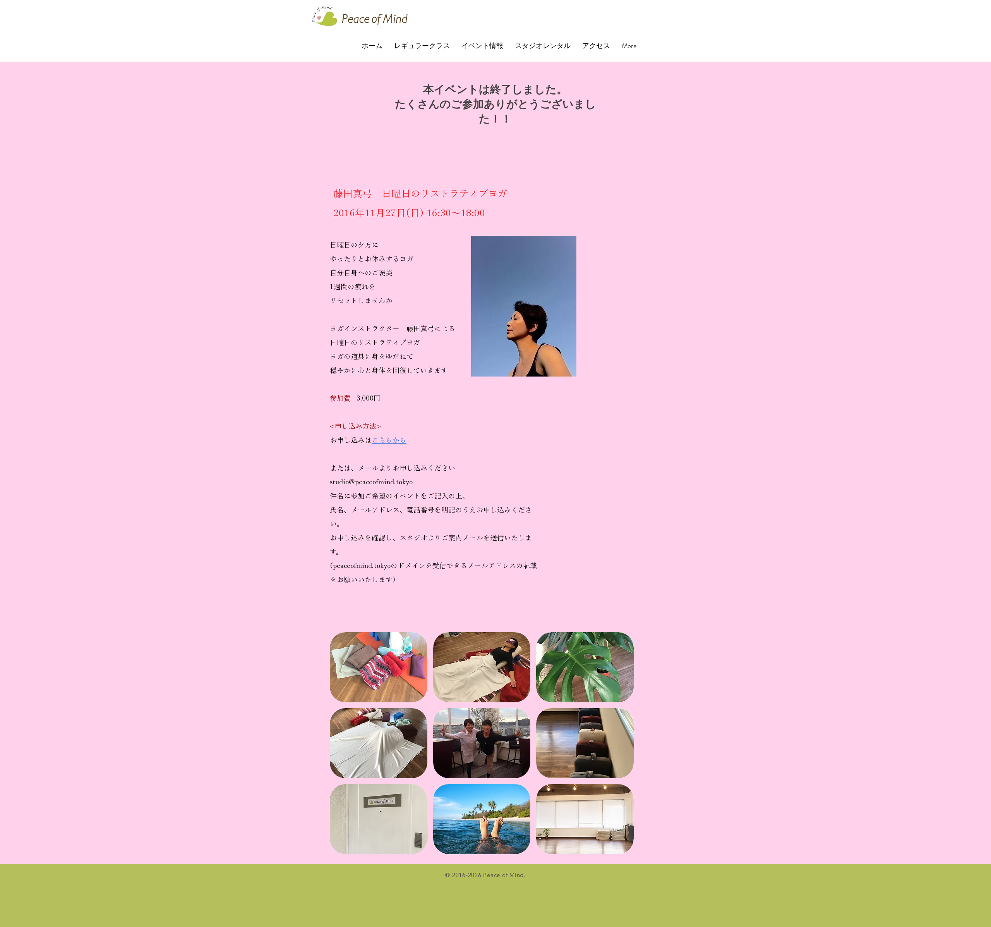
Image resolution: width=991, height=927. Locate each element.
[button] (378, 667)
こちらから (389, 440)
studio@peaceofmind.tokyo (371, 481)
